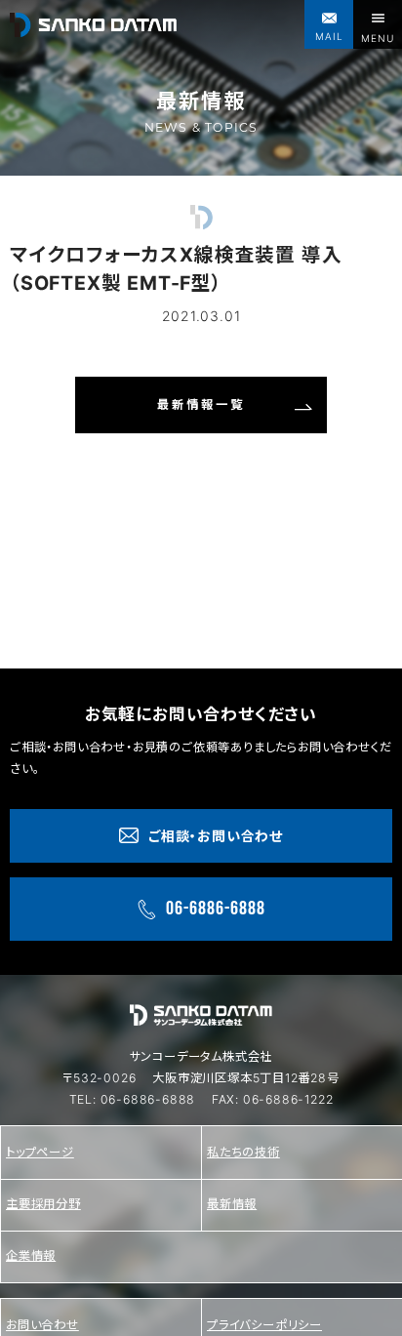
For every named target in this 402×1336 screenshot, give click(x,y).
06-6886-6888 (148, 1099)
